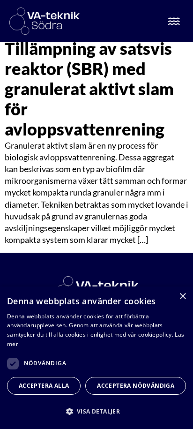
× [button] (182, 296)
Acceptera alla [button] (44, 386)
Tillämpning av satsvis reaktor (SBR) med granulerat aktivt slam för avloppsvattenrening (89, 89)
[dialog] (96, 357)
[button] (96, 411)
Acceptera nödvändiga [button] (135, 386)
